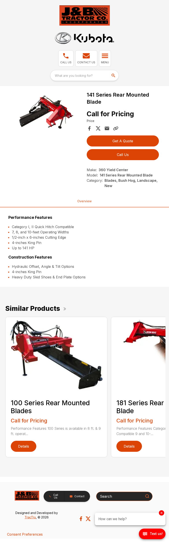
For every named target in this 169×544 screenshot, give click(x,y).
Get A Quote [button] (122, 141)
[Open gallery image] (46, 113)
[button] (65, 58)
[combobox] (84, 75)
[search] (114, 75)
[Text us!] (152, 534)
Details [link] (23, 446)
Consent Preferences (25, 534)
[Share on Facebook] (89, 128)
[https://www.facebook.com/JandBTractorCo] (81, 518)
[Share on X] (98, 128)
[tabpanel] (46, 113)
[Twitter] (88, 518)
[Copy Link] (115, 128)
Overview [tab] (84, 201)
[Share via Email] (107, 128)
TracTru (30, 517)
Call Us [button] (123, 154)
